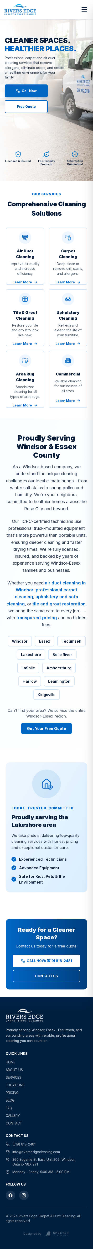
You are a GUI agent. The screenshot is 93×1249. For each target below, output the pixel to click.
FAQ (9, 1108)
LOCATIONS (15, 1085)
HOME (11, 1062)
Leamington (59, 681)
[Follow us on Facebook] (10, 1195)
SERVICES (13, 1077)
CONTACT (14, 1123)
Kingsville (47, 694)
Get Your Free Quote (46, 728)
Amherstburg (59, 668)
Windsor (20, 641)
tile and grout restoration (59, 603)
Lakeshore (31, 654)
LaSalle (28, 668)
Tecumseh (71, 641)
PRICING (12, 1093)
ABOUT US (14, 1070)
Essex (44, 641)
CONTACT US (46, 976)
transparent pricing (36, 617)
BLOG (10, 1100)
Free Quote (26, 106)
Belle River (62, 654)
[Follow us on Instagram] (24, 1195)
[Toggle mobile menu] (84, 9)
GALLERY (13, 1116)
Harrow (30, 681)
